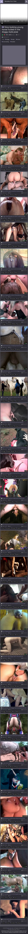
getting (8, 847)
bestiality (4, 143)
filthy (14, 324)
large (16, 766)
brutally (10, 794)
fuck (8, 374)
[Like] (2, 34)
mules (17, 115)
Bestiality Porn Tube (10, 1)
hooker (18, 169)
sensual (18, 739)
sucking (18, 923)
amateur (15, 246)
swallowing (18, 821)
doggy (7, 39)
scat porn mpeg (8, 932)
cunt (7, 426)
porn (16, 400)
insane (18, 528)
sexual (3, 89)
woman (4, 582)
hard (3, 528)
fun (12, 660)
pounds (19, 324)
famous (18, 502)
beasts (18, 847)
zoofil (13, 169)
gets (8, 298)
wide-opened (9, 607)
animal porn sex (5, 931)
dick (14, 739)
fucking (16, 426)
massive (7, 554)
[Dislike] (4, 34)
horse (18, 39)
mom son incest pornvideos (16, 931)
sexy (8, 194)
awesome (21, 246)
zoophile (14, 89)
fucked (13, 41)
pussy (12, 272)
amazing (9, 502)
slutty (12, 194)
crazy (3, 400)
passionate (16, 607)
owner (12, 374)
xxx (14, 476)
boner (12, 349)
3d (13, 143)
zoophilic (4, 794)
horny (18, 89)
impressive (4, 246)
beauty (12, 821)
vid (17, 143)
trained (9, 169)
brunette (13, 923)
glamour (18, 554)
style (13, 39)
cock (8, 766)
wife (17, 194)
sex (14, 502)
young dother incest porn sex (19, 932)
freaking (18, 349)
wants (3, 766)
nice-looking (6, 41)
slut (7, 897)
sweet (12, 115)
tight (3, 272)
